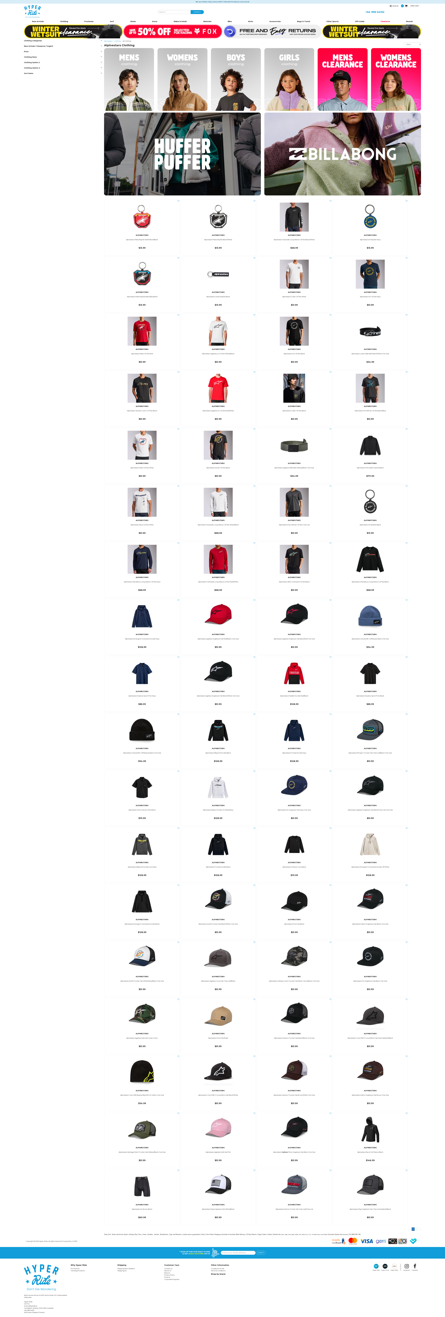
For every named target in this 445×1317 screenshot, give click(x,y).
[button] (393, 6)
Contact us (168, 1268)
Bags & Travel (303, 21)
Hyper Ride (376, 1270)
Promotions (75, 1268)
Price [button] (26, 52)
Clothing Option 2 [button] (32, 62)
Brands (409, 21)
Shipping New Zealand (126, 1268)
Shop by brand (218, 1274)
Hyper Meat (394, 1270)
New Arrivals (38, 21)
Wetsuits (207, 21)
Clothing (64, 21)
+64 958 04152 (375, 12)
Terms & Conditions (218, 1271)
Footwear (89, 21)
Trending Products (78, 1271)
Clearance (385, 21)
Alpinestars (108, 41)
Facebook (415, 1270)
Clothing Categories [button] (33, 41)
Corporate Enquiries (171, 1279)
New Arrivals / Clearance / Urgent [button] (38, 46)
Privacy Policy (169, 1275)
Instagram (406, 1270)
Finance (167, 1277)
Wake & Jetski (180, 21)
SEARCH (197, 12)
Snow (154, 21)
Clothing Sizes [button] (30, 57)
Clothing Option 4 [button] (32, 68)
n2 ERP (74, 1241)
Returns (167, 1273)
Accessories (275, 21)
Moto (250, 21)
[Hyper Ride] (89, 11)
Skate (133, 21)
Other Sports (332, 21)
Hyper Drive (385, 1270)
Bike (230, 21)
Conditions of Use (217, 1268)
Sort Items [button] (28, 73)
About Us (167, 1271)
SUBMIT (260, 1253)
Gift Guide (359, 21)
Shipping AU (122, 1271)
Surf (112, 21)
